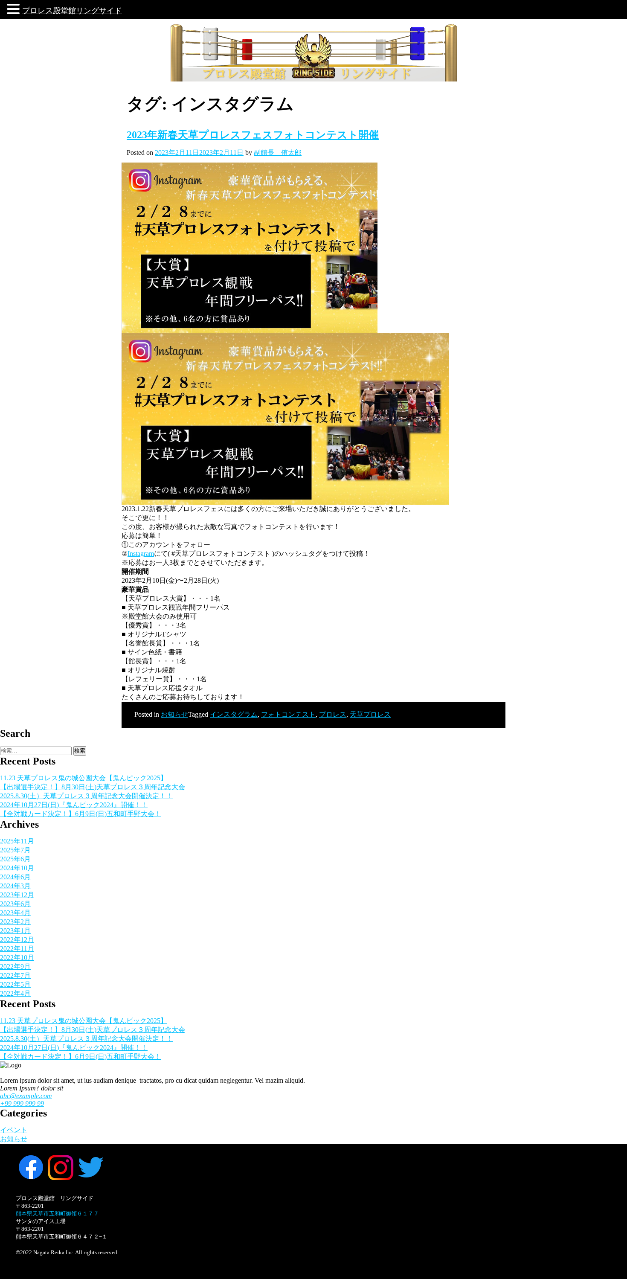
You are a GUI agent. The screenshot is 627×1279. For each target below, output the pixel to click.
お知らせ (174, 714)
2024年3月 (15, 885)
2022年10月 (17, 957)
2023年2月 (15, 921)
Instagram (141, 553)
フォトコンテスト (288, 714)
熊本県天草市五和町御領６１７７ (57, 1213)
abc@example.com (26, 1095)
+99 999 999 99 (22, 1103)
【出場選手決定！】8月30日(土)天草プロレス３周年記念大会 (92, 787)
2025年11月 (17, 841)
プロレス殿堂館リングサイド (72, 10)
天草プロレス (370, 714)
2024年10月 (17, 868)
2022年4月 (15, 993)
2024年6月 (15, 877)
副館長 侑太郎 (278, 152)
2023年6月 (15, 903)
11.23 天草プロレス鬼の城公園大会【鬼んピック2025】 (83, 778)
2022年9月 (15, 966)
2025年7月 (15, 850)
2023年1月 (15, 930)
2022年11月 (17, 948)
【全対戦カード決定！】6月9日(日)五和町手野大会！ (80, 813)
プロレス (332, 714)
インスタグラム (234, 714)
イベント (13, 1130)
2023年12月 (17, 894)
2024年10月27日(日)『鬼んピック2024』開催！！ (74, 804)
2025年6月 (15, 859)
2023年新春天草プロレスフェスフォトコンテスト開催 (253, 134)
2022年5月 (15, 984)
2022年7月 (15, 975)
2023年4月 (15, 912)
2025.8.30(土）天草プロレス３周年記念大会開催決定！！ (86, 795)
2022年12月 (17, 939)
